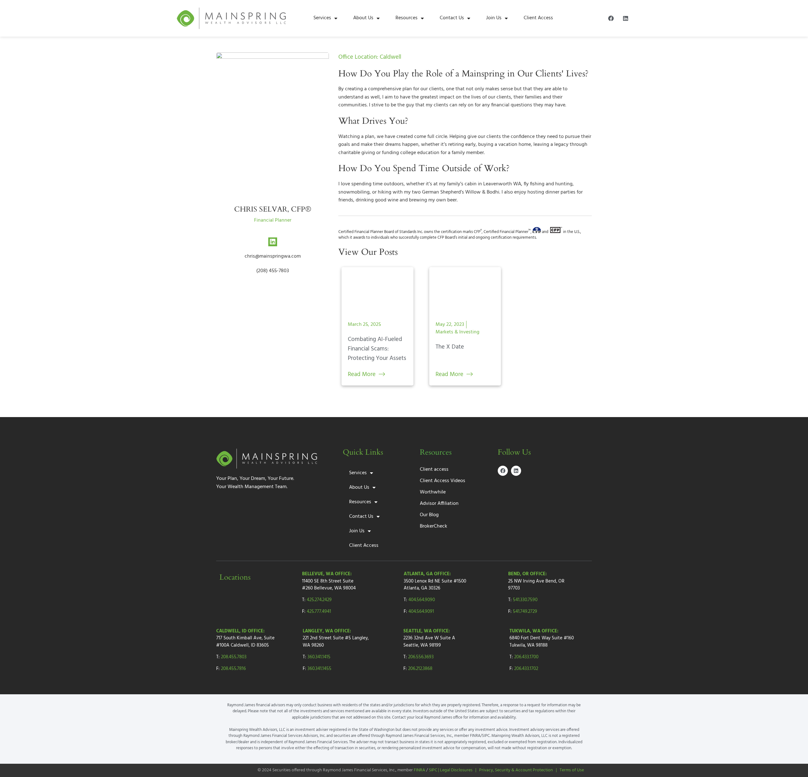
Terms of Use (572, 770)
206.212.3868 (420, 668)
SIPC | (434, 770)
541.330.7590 (525, 600)
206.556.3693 (421, 657)
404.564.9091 (421, 611)
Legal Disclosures (456, 770)
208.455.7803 (234, 657)
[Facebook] (611, 18)
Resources (406, 18)
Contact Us (452, 18)
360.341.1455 (319, 668)
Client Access (538, 18)
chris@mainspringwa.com (273, 256)
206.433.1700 (526, 657)
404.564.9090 (421, 600)
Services (322, 18)
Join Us (494, 18)
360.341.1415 (318, 657)
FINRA (419, 770)
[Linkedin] (625, 18)
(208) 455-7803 (272, 271)
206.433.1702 (526, 668)
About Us (363, 18)
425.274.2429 (319, 600)
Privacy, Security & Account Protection (516, 770)
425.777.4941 (319, 611)
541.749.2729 (525, 611)
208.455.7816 (233, 668)
